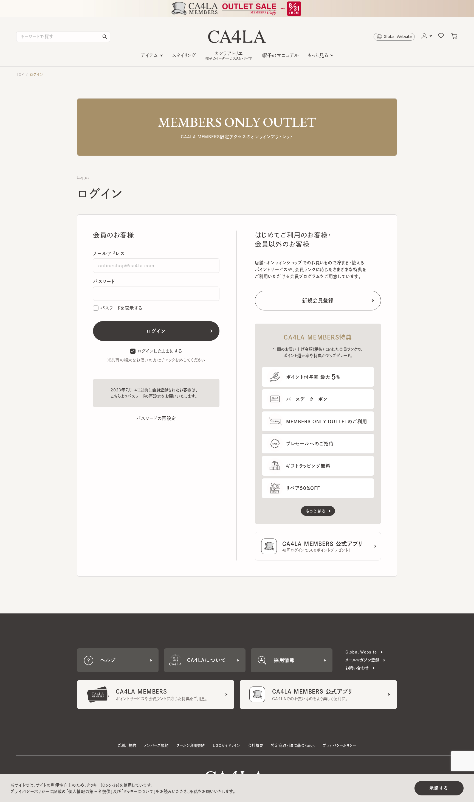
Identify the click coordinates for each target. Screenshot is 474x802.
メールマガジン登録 (362, 660)
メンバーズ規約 (156, 745)
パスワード (104, 281)
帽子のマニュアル (280, 55)
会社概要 (255, 745)
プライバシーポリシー (339, 745)
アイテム (149, 55)
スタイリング (184, 55)
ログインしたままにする (159, 351)
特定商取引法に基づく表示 (293, 745)
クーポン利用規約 (190, 745)
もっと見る (318, 55)
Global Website (361, 652)
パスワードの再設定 (156, 418)
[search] (105, 37)
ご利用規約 (127, 745)
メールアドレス (109, 253)
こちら (116, 396)
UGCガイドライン (226, 745)
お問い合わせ (357, 668)
